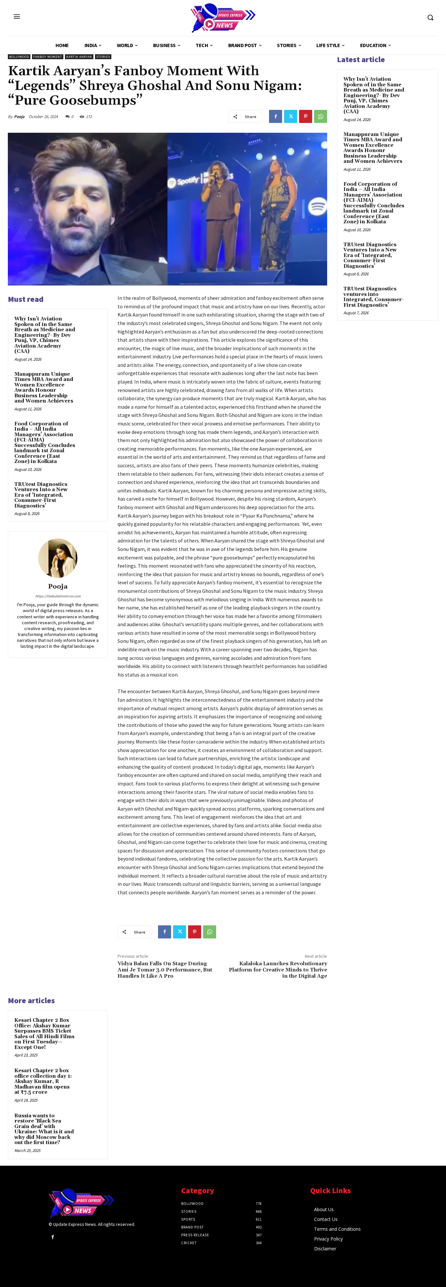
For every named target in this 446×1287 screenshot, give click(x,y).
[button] (430, 17)
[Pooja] (57, 558)
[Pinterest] (305, 116)
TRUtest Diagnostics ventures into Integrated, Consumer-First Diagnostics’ (373, 297)
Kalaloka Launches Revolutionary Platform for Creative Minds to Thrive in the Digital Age (278, 969)
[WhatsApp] (320, 116)
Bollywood (19, 57)
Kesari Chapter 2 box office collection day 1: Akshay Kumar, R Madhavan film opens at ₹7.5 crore (43, 1081)
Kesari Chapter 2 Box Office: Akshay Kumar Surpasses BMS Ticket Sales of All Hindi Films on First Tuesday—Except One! (44, 1034)
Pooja (19, 116)
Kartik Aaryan (79, 57)
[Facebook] (275, 116)
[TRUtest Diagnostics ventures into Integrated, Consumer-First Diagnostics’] (420, 296)
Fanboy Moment (47, 57)
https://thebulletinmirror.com (58, 596)
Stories (103, 57)
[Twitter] (290, 116)
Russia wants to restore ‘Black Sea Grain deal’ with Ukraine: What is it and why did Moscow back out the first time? (44, 1129)
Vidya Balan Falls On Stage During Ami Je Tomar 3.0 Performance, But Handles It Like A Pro (165, 969)
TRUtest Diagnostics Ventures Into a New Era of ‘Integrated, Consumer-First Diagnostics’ (41, 495)
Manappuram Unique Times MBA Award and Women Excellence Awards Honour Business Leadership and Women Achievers (43, 387)
